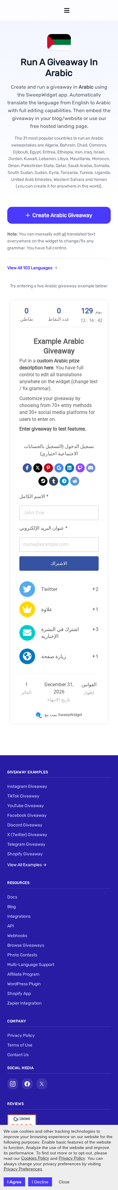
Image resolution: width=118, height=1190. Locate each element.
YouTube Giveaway (25, 805)
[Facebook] (27, 1083)
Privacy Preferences (23, 1168)
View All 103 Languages (29, 267)
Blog (11, 906)
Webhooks (17, 935)
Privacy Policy (21, 1035)
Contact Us (18, 1054)
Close (64, 1181)
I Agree (14, 1181)
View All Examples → (27, 864)
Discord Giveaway (24, 825)
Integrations (19, 916)
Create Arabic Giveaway (62, 215)
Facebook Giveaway (27, 815)
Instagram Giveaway (27, 786)
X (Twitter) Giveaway (27, 834)
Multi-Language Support (30, 964)
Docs (12, 897)
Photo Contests (22, 955)
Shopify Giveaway (25, 854)
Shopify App (19, 993)
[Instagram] (12, 1083)
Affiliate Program (23, 974)
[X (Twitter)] (41, 1083)
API (10, 926)
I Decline (40, 1181)
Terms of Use (19, 1045)
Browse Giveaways (25, 945)
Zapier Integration (24, 1003)
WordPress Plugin (24, 983)
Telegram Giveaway (26, 844)
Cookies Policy (35, 1158)
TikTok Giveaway (23, 796)
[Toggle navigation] (67, 11)
